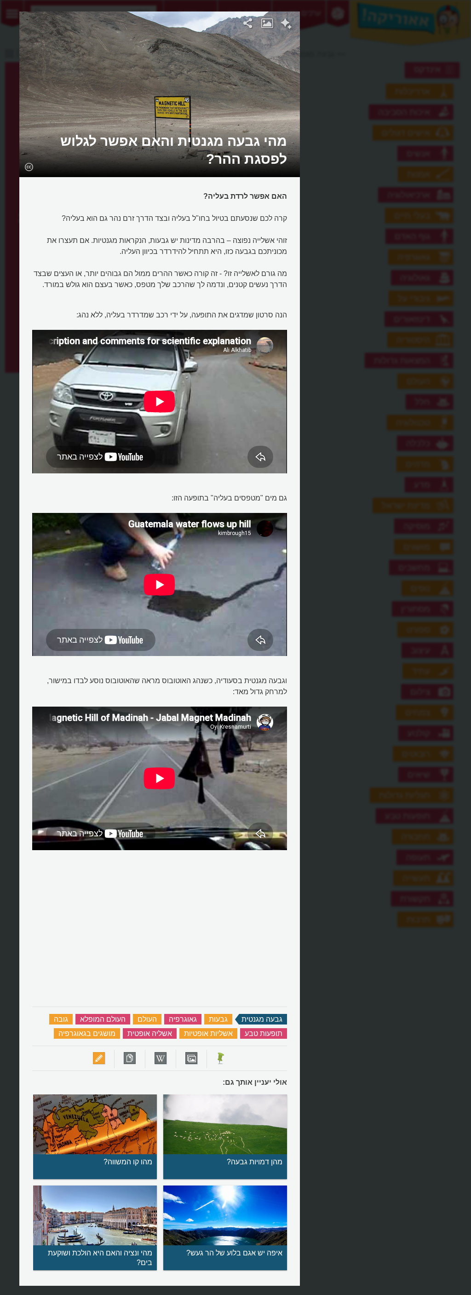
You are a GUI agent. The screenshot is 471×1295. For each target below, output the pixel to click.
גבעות (218, 1019)
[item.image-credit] (28, 166)
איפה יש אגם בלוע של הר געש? (234, 1253)
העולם (147, 1019)
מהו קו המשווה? (127, 1162)
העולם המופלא (103, 1019)
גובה (61, 1019)
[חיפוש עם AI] (286, 25)
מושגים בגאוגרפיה (86, 1033)
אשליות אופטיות (208, 1033)
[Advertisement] (391, 150)
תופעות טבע (263, 1033)
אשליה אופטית (149, 1033)
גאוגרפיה (183, 1019)
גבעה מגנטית (261, 1019)
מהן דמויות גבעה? (254, 1162)
